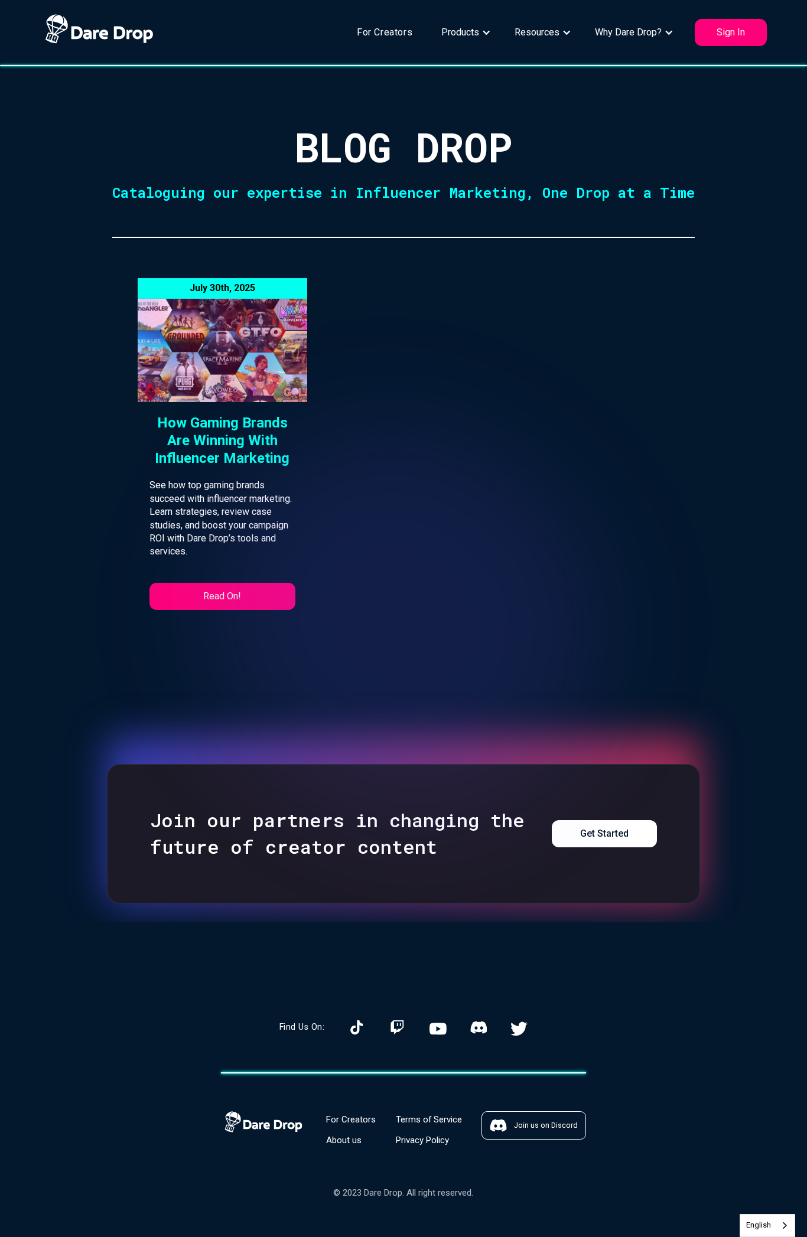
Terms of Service (429, 1119)
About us (344, 1140)
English (758, 1224)
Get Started (604, 833)
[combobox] (767, 1225)
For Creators (384, 32)
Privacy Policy (422, 1140)
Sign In (731, 32)
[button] (466, 32)
